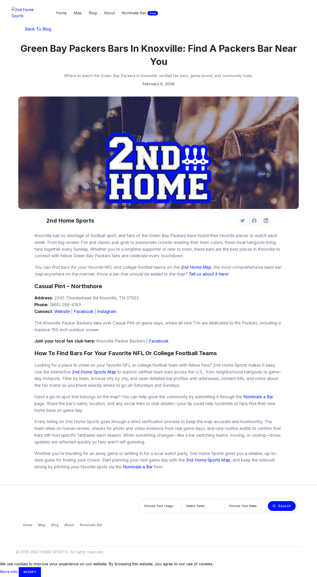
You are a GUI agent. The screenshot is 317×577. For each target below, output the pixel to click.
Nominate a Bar (258, 396)
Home (27, 525)
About (69, 525)
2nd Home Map (196, 267)
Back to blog (37, 28)
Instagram (106, 311)
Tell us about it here (207, 274)
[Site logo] (24, 12)
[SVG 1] (30, 506)
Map (41, 525)
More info (9, 571)
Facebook (83, 311)
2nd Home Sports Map (94, 371)
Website (62, 311)
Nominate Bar (91, 525)
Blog (55, 525)
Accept (29, 572)
